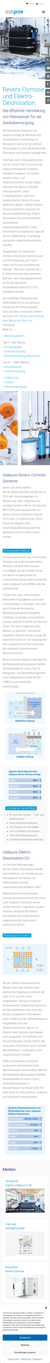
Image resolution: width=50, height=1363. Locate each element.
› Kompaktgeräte (12, 347)
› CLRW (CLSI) (10, 377)
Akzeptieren (25, 1337)
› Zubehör (8, 382)
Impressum (37, 1359)
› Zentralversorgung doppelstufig (21, 355)
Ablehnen (25, 1345)
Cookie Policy (13, 1359)
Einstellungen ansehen (25, 1352)
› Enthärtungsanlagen (15, 386)
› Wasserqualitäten (13, 336)
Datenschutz (26, 1359)
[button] (46, 1307)
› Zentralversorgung (14, 351)
